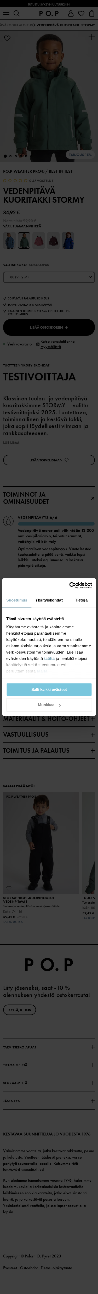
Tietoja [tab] (81, 600)
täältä (49, 658)
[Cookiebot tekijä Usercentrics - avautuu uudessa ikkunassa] (70, 585)
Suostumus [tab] (16, 600)
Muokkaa (46, 705)
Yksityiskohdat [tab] (48, 600)
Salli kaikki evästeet (49, 689)
